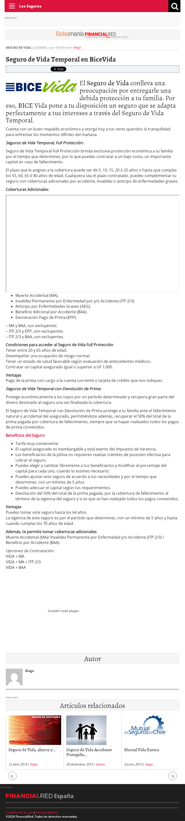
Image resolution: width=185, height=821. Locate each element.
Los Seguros (30, 6)
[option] (35, 742)
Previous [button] (12, 778)
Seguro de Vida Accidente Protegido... (89, 752)
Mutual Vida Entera (141, 749)
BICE (25, 105)
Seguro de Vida (108, 83)
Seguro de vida (18, 47)
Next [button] (173, 778)
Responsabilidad (47, 812)
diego (77, 47)
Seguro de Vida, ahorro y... (31, 749)
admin (100, 764)
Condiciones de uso (19, 812)
